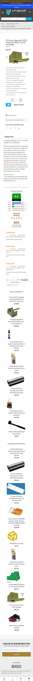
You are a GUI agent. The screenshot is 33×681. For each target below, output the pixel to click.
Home (2, 23)
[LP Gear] (16, 12)
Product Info (9, 137)
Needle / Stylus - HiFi (12, 23)
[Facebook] (13, 666)
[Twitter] (16, 666)
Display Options (15, 282)
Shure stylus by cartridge (8, 26)
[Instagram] (19, 666)
